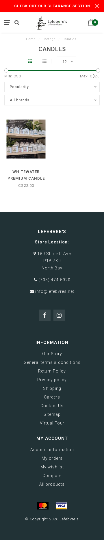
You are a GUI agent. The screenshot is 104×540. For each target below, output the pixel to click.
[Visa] (61, 506)
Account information (52, 449)
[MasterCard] (43, 506)
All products (52, 484)
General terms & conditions (52, 362)
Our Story (52, 353)
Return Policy (52, 371)
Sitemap (52, 414)
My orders (52, 458)
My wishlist (52, 467)
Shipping (52, 388)
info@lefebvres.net (54, 291)
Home (31, 39)
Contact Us (52, 405)
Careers (52, 397)
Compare (52, 475)
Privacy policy (52, 379)
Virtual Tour (52, 423)
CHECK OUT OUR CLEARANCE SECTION (52, 6)
